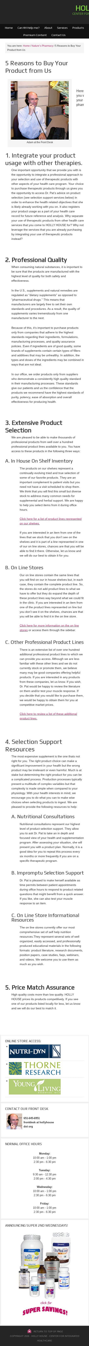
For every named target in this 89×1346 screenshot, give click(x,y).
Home (9, 27)
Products (77, 27)
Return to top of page (48, 1331)
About (47, 27)
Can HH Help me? (28, 27)
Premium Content (34, 35)
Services (62, 27)
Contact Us (59, 35)
